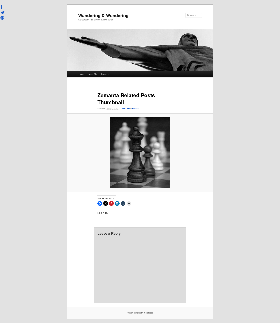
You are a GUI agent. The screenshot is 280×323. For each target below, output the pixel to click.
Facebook (2, 7)
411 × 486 (126, 108)
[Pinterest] (2, 18)
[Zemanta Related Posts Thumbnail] (140, 152)
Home (81, 74)
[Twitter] (2, 12)
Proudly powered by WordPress (140, 312)
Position (135, 108)
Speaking (105, 74)
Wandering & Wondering (103, 15)
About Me (93, 74)
